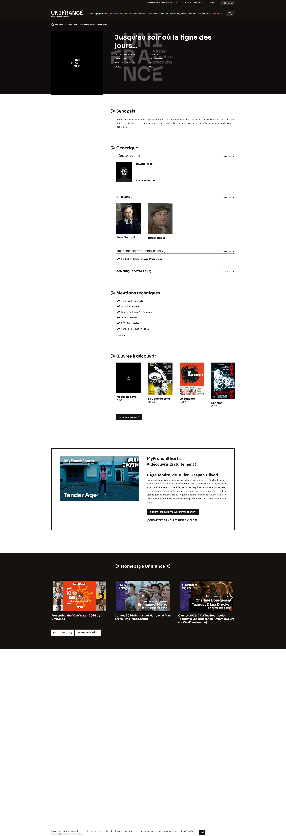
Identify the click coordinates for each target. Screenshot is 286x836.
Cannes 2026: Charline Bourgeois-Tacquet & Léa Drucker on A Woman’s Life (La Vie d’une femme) (143, 619)
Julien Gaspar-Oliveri (198, 474)
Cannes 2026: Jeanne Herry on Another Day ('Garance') (205, 617)
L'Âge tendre (158, 474)
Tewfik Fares (154, 54)
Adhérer (220, 13)
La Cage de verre (159, 398)
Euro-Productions (156, 58)
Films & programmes (98, 13)
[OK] (202, 832)
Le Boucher (187, 398)
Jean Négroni (125, 237)
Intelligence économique (185, 13)
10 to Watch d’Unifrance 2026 (193, 3)
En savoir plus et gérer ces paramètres (67, 834)
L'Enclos (216, 403)
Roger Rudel (156, 237)
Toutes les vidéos (88, 632)
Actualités (118, 13)
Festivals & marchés (138, 13)
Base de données (160, 13)
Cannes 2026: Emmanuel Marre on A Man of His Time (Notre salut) (79, 617)
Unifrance (206, 13)
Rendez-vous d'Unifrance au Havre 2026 (162, 3)
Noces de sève (126, 397)
